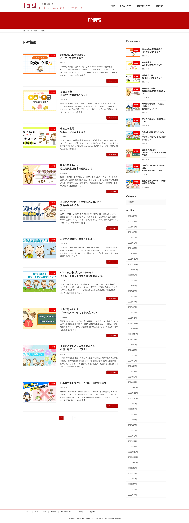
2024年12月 (133, 323)
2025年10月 (133, 270)
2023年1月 (132, 447)
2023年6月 (132, 420)
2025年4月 (132, 302)
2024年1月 (132, 382)
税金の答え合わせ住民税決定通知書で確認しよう (154, 91)
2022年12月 (133, 452)
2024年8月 (132, 345)
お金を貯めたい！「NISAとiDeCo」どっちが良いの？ (154, 152)
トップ (28, 512)
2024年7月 (132, 350)
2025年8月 (132, 280)
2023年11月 (133, 393)
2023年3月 (132, 436)
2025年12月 (133, 259)
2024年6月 (132, 355)
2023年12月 (133, 388)
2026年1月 (132, 254)
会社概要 (93, 512)
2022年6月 (132, 484)
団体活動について (67, 512)
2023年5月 (132, 425)
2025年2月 (132, 313)
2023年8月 (132, 409)
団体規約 (82, 512)
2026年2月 (132, 248)
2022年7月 (132, 479)
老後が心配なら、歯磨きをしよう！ (78, 239)
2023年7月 (132, 414)
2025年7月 (132, 286)
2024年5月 (132, 361)
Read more (112, 81)
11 (76, 418)
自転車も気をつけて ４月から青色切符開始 (83, 383)
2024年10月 (133, 334)
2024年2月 (132, 377)
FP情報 (131, 202)
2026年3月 (132, 243)
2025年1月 (132, 318)
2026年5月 (132, 232)
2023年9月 (132, 404)
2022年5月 (132, 490)
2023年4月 (132, 430)
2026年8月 (132, 216)
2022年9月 (132, 468)
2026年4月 (132, 238)
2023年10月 (133, 398)
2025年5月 (132, 296)
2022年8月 (132, 473)
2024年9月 (132, 339)
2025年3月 (132, 307)
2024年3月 (132, 372)
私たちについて (40, 512)
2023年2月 (132, 441)
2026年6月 (132, 227)
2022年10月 (133, 463)
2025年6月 (132, 291)
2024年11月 (133, 329)
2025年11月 (133, 264)
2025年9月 (132, 275)
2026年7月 (132, 221)
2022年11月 (133, 457)
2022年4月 (132, 495)
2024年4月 (132, 366)
